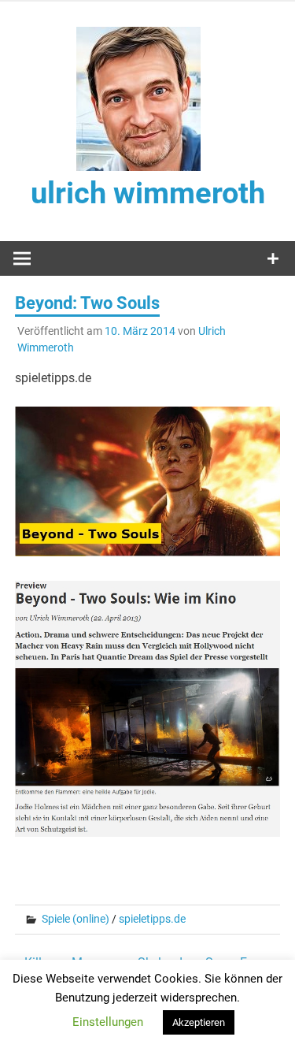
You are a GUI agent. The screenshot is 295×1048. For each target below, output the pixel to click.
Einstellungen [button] (107, 1022)
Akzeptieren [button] (198, 1022)
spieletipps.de (152, 918)
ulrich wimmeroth (148, 193)
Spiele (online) (75, 918)
